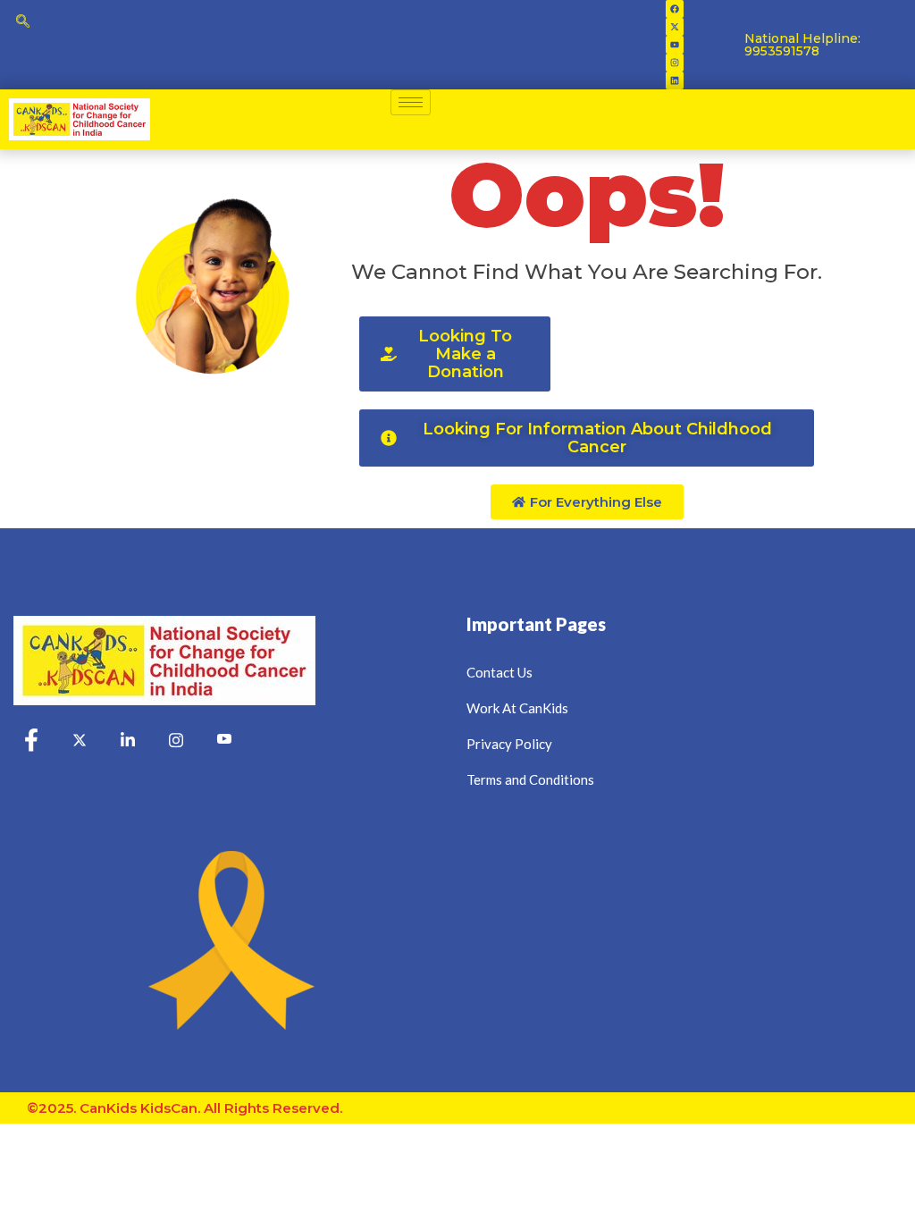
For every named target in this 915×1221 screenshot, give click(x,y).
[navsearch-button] (22, 22)
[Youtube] (675, 45)
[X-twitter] (675, 27)
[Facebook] (675, 9)
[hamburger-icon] (410, 102)
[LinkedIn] (128, 741)
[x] (79, 741)
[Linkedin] (675, 80)
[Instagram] (675, 63)
